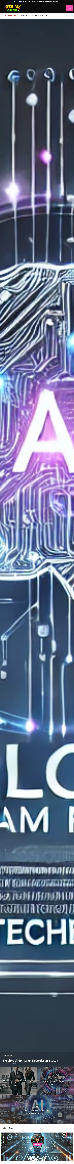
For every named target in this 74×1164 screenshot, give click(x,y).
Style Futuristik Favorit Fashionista (55, 1082)
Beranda (16, 1)
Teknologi (8, 1056)
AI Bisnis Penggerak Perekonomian (37, 1110)
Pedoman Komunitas (24, 1)
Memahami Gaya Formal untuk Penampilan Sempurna (18, 1082)
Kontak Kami (48, 1)
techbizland (7, 1063)
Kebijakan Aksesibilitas (38, 1)
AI (37, 1106)
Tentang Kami (56, 1)
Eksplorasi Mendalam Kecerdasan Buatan (30, 1060)
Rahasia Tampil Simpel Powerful (31, 16)
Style (18, 1076)
